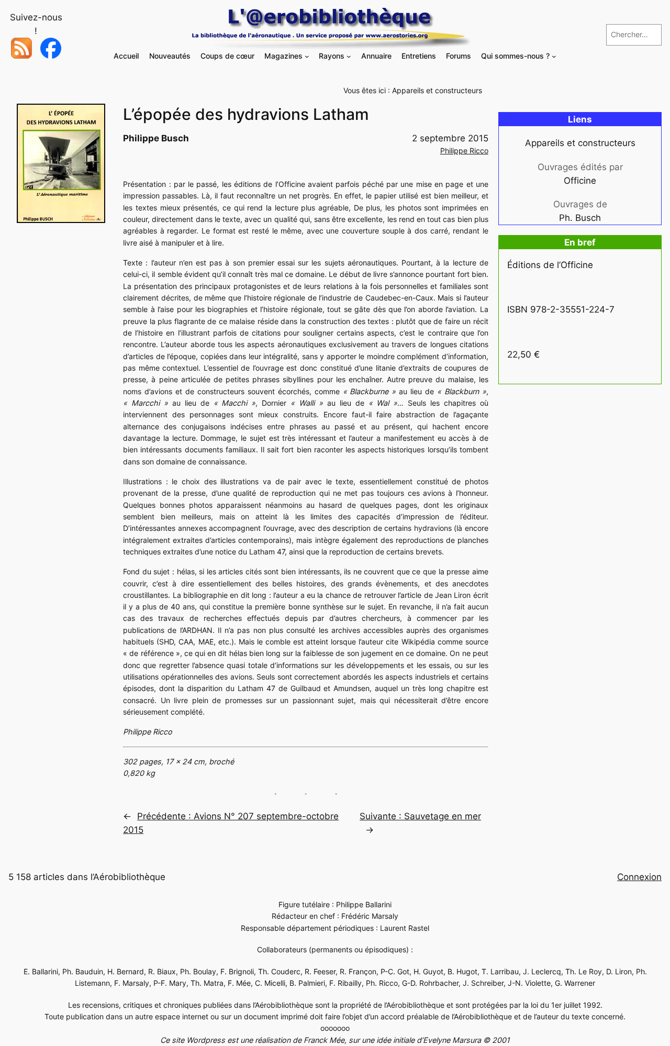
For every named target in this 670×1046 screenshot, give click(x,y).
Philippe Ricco (464, 150)
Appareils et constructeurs (437, 90)
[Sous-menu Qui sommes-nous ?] (554, 56)
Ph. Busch (580, 218)
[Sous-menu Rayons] (349, 56)
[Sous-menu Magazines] (307, 56)
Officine (580, 180)
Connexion (639, 877)
